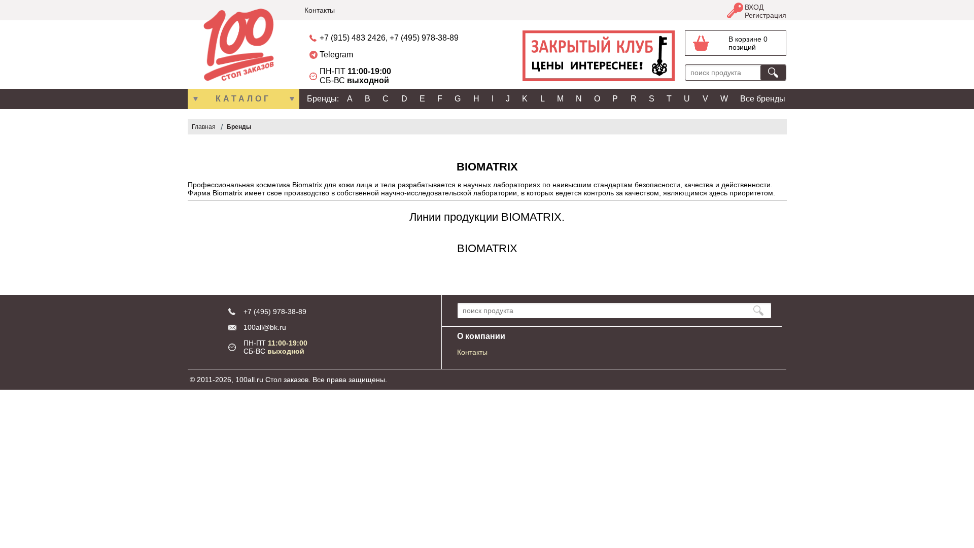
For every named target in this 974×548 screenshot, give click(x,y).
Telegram (336, 54)
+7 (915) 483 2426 (353, 37)
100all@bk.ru (265, 327)
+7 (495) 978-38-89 (424, 37)
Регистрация (765, 15)
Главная (204, 126)
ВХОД (754, 7)
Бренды (239, 126)
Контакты (319, 10)
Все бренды (762, 98)
